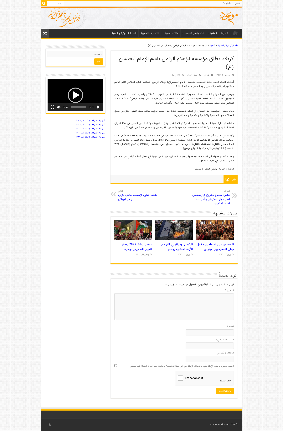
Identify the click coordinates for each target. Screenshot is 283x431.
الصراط (224, 33)
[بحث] (44, 3)
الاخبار (212, 46)
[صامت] (59, 107)
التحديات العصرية (150, 33)
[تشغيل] (98, 107)
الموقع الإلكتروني (225, 353)
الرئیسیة (235, 33)
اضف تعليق (192, 75)
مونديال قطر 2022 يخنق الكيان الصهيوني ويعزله (137, 246)
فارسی (237, 3)
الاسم (230, 327)
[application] (75, 95)
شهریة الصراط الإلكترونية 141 (90, 133)
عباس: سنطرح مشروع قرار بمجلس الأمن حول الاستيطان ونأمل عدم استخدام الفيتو (211, 197)
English (227, 3)
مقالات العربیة (171, 33)
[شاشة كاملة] (52, 107)
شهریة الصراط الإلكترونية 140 (90, 137)
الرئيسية (230, 46)
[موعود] (141, 18)
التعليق (229, 290)
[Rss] (50, 424)
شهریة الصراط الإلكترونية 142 (90, 129)
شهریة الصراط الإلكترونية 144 (90, 121)
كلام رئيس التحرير (194, 33)
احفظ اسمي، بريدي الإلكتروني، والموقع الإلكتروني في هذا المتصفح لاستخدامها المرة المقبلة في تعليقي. (181, 366)
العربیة (221, 46)
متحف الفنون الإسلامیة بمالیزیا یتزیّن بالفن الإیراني (137, 195)
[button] (75, 95)
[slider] (78, 107)
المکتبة (213, 33)
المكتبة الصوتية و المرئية (124, 33)
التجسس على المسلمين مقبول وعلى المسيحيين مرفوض (215, 246)
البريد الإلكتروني (224, 340)
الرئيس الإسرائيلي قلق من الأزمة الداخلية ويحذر (177, 246)
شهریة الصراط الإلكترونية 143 (90, 125)
